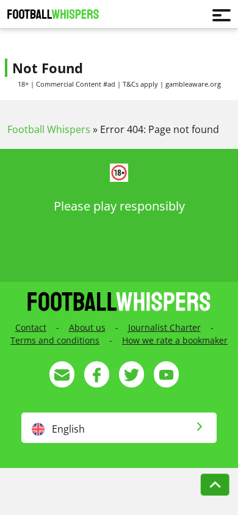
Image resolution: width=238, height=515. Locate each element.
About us (87, 327)
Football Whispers (48, 129)
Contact (30, 327)
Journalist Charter (164, 327)
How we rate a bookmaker (175, 340)
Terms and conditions (54, 340)
